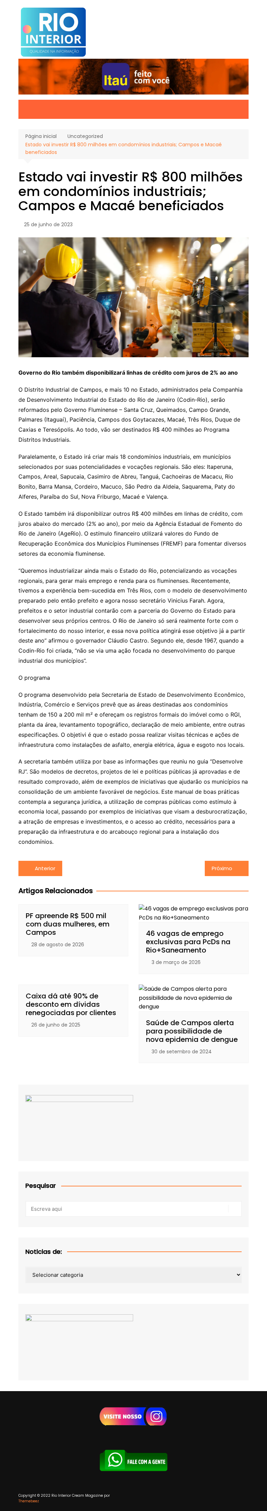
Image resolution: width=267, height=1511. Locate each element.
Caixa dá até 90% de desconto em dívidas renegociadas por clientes (71, 1004)
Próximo (222, 868)
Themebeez (28, 1501)
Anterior (45, 868)
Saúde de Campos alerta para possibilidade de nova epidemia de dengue (192, 1031)
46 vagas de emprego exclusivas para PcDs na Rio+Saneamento (188, 942)
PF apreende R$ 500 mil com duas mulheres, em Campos (68, 924)
